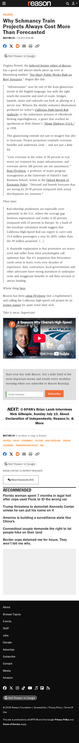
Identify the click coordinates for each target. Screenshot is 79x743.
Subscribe (54, 393)
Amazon (8, 677)
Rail (42, 445)
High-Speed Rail (53, 440)
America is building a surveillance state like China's (37, 519)
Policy (16, 440)
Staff (6, 628)
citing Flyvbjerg (35, 296)
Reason (66, 440)
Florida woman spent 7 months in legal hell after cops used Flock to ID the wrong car (37, 497)
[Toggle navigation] (4, 3)
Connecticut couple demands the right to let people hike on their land (37, 530)
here (22, 288)
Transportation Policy (27, 445)
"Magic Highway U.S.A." (59, 123)
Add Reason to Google (21, 56)
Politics (8, 14)
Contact (7, 663)
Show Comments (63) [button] (22, 479)
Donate (7, 642)
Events (7, 621)
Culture (39, 440)
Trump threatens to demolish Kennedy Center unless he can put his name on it (38, 508)
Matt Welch (9, 38)
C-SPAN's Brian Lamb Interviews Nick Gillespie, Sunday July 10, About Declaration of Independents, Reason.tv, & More (40, 416)
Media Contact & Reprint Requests (22, 470)
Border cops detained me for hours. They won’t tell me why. (35, 541)
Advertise (8, 649)
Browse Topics (12, 614)
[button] (75, 3)
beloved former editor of (50, 65)
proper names (12, 305)
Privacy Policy (55, 707)
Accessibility (40, 707)
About (6, 607)
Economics (27, 440)
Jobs (5, 635)
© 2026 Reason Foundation (17, 707)
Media (7, 670)
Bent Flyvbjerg (16, 171)
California (8, 445)
